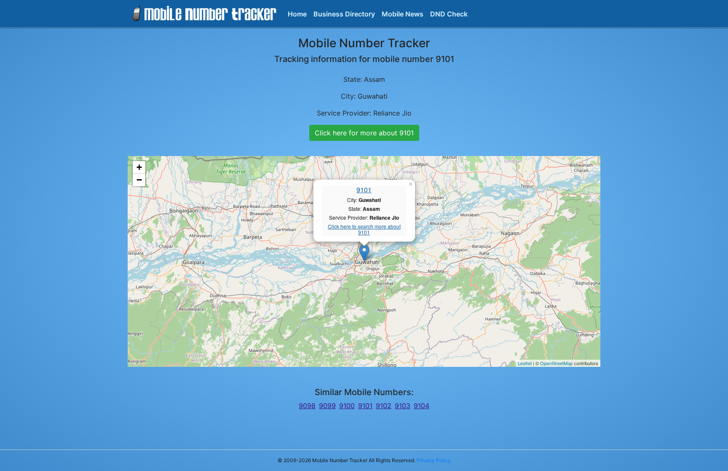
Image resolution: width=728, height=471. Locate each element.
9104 (421, 405)
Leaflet (525, 363)
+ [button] (139, 167)
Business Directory (344, 14)
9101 (364, 189)
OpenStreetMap (556, 363)
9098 (307, 405)
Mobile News (402, 14)
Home (297, 14)
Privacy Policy (434, 460)
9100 (347, 405)
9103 (402, 405)
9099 (327, 405)
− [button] (139, 180)
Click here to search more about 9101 (364, 229)
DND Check (449, 14)
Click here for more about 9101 (364, 133)
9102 (383, 405)
